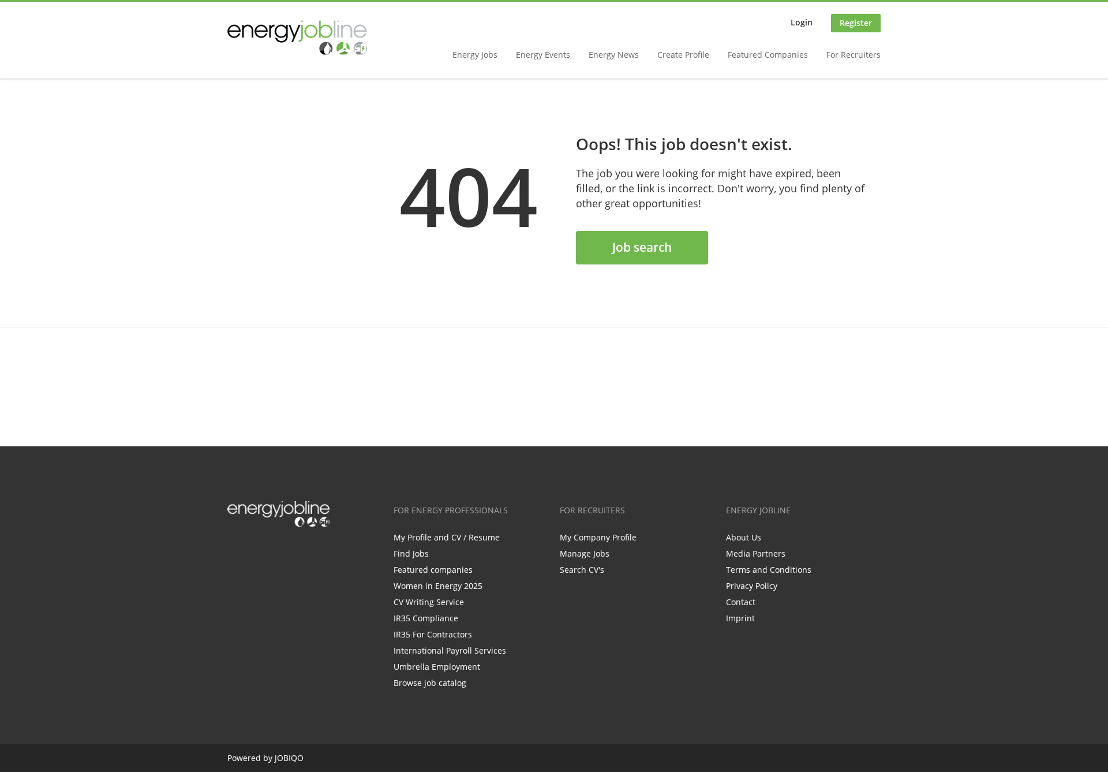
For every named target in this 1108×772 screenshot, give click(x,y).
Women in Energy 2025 (438, 585)
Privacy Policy (751, 585)
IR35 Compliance (426, 618)
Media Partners (755, 553)
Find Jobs (411, 553)
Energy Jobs (474, 54)
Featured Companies (768, 54)
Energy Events (543, 54)
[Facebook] (235, 551)
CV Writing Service (429, 601)
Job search (642, 247)
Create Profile (683, 54)
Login (802, 22)
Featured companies (433, 569)
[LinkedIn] (273, 551)
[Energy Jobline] (297, 37)
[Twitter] (254, 551)
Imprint (740, 618)
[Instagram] (293, 551)
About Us (743, 537)
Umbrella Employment (437, 666)
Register (856, 22)
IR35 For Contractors (433, 634)
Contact (740, 601)
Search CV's (582, 569)
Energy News (614, 54)
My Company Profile (598, 537)
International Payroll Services (450, 650)
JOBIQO (289, 757)
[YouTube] (310, 551)
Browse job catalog (430, 682)
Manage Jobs (584, 553)
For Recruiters (853, 54)
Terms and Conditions (768, 569)
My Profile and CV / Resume (447, 537)
